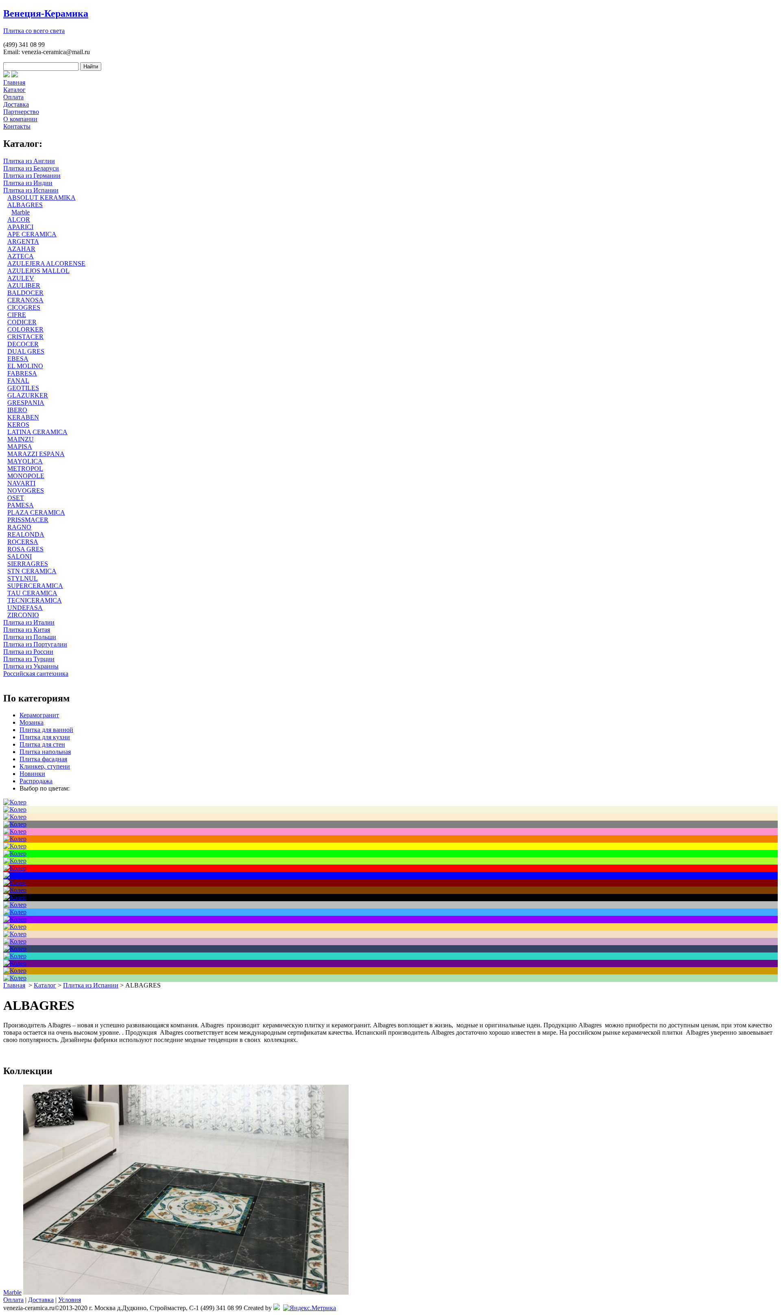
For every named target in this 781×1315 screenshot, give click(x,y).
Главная (14, 82)
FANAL (18, 380)
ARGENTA (23, 241)
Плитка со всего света (34, 30)
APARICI (20, 226)
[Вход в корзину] (6, 75)
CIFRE (16, 314)
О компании (20, 119)
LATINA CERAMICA (37, 431)
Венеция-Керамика (45, 13)
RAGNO (19, 527)
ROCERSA (22, 541)
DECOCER (23, 344)
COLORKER (25, 329)
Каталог (14, 89)
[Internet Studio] (276, 1307)
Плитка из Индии (27, 182)
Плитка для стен (42, 744)
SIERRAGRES (27, 563)
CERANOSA (25, 300)
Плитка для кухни (45, 737)
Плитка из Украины (31, 666)
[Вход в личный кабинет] (14, 75)
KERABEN (23, 417)
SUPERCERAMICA (35, 585)
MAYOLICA (25, 461)
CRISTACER (25, 336)
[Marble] (186, 1292)
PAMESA (20, 505)
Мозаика (32, 722)
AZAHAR (21, 248)
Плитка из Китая (26, 629)
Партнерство (21, 111)
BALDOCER (25, 292)
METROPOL (25, 468)
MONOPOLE (25, 475)
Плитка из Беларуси (31, 168)
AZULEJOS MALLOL (38, 270)
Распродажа (36, 781)
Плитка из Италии (29, 622)
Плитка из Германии (32, 175)
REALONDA (25, 534)
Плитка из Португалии (35, 644)
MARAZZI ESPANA (36, 453)
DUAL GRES (25, 351)
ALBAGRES (25, 204)
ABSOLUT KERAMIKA (41, 197)
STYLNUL (22, 578)
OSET (15, 497)
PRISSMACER (27, 519)
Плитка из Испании (31, 190)
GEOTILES (23, 387)
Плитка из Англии (29, 160)
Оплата (13, 97)
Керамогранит (39, 715)
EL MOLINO (25, 366)
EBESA (17, 358)
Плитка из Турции (29, 658)
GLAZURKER (27, 395)
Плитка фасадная (43, 759)
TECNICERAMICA (34, 600)
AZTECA (20, 256)
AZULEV (20, 278)
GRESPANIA (25, 402)
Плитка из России (28, 651)
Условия (69, 1299)
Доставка (16, 104)
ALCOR (18, 219)
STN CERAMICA (32, 571)
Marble (20, 212)
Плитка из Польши (29, 636)
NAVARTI (21, 483)
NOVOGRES (25, 490)
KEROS (18, 424)
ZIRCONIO (23, 615)
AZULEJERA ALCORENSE (46, 263)
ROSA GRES (25, 549)
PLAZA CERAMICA (36, 512)
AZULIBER (23, 285)
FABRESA (22, 373)
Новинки (32, 773)
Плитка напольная (45, 751)
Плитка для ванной (46, 729)
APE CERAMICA (32, 234)
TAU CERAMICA (32, 593)
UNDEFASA (25, 607)
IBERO (17, 409)
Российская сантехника (35, 673)
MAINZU (20, 439)
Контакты (17, 126)
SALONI (19, 556)
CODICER (22, 322)
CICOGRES (23, 307)
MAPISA (19, 446)
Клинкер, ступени (45, 766)
